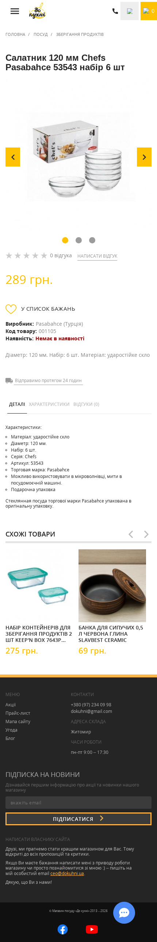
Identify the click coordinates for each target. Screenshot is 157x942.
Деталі (17, 404)
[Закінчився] (27, 609)
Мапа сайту (17, 721)
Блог (10, 738)
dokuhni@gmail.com (91, 711)
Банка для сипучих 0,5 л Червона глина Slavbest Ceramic (110, 633)
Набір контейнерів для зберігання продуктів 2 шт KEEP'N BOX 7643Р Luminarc (38, 633)
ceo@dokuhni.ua (67, 873)
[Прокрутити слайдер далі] (146, 534)
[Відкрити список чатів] (124, 913)
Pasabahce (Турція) (59, 323)
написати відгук (97, 256)
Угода (11, 730)
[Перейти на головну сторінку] (37, 11)
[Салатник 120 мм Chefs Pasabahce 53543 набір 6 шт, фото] (78, 157)
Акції (10, 704)
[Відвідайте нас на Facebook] (62, 928)
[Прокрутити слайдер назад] (131, 534)
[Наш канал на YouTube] (91, 928)
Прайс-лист (17, 713)
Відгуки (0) (86, 404)
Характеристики (49, 404)
